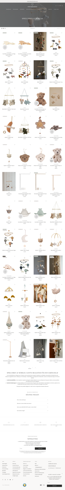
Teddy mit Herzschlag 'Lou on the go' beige (40, 166)
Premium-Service (16, 465)
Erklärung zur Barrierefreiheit (40, 469)
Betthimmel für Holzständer (25, 360)
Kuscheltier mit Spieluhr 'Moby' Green (40, 223)
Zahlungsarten (15, 470)
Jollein (9, 107)
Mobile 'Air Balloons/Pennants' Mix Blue (24, 278)
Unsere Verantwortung (27, 470)
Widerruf (36, 465)
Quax (9, 359)
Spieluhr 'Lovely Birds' (56, 305)
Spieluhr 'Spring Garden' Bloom (40, 137)
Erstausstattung (29, 9)
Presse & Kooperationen (27, 472)
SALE (35, 9)
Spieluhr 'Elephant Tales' (40, 305)
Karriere (24, 475)
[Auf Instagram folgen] (5, 479)
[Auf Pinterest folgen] (7, 479)
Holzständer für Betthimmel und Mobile (9, 361)
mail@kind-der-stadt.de (52, 463)
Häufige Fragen (15, 475)
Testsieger (4, 472)
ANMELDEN (54, 485)
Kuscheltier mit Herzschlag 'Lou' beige (56, 166)
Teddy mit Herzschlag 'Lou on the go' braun (24, 166)
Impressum (37, 476)
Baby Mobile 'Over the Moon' (56, 250)
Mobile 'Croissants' (9, 305)
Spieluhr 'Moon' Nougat (24, 250)
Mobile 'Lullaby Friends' (24, 305)
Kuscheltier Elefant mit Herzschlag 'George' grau (56, 138)
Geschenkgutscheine (6, 474)
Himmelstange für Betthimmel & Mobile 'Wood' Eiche (56, 194)
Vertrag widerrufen (39, 467)
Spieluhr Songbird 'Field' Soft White (56, 360)
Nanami (56, 107)
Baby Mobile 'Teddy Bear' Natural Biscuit (56, 222)
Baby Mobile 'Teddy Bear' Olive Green (9, 109)
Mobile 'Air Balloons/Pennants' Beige (9, 250)
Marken (45, 9)
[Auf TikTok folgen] (12, 479)
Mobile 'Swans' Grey (40, 360)
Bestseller (4, 470)
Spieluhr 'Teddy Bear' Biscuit (40, 250)
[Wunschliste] (60, 5)
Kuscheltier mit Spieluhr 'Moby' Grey (24, 222)
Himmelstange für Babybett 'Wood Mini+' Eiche (40, 194)
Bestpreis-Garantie (16, 474)
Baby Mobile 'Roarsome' (24, 109)
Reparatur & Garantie (16, 472)
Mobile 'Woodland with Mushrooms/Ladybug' (40, 54)
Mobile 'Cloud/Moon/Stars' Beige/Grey (40, 278)
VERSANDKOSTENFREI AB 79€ (32, 1)
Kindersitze (22, 9)
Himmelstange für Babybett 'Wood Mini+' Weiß (24, 194)
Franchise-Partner (26, 474)
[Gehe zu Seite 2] (35, 368)
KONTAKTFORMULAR (52, 465)
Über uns (25, 463)
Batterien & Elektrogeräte (39, 472)
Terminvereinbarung (16, 467)
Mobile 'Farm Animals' (9, 82)
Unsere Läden (56, 9)
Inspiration (40, 9)
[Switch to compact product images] (5, 28)
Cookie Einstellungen (38, 474)
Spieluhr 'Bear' (9, 222)
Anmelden (40, 448)
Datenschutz (37, 471)
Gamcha (40, 52)
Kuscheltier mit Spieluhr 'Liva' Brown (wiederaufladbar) (24, 54)
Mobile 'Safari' (56, 53)
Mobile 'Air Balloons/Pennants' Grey (56, 82)
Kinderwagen (8, 9)
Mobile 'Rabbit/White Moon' (56, 277)
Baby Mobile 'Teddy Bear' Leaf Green (24, 137)
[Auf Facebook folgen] (2, 479)
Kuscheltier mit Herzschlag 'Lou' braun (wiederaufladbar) (40, 110)
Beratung (50, 9)
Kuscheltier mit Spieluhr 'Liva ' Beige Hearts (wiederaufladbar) (9, 278)
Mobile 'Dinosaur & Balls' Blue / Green (40, 333)
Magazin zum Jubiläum (27, 468)
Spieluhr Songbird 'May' (9, 137)
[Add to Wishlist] (14, 33)
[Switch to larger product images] (1, 28)
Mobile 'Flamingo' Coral (56, 332)
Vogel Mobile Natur (56, 109)
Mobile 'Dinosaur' (40, 82)
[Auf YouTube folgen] (10, 479)
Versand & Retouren (16, 468)
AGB (35, 463)
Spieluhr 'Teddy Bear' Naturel (9, 165)
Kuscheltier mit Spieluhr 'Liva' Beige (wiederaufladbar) (9, 54)
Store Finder (25, 467)
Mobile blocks (9, 193)
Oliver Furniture (24, 192)
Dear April (56, 359)
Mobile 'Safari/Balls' (24, 82)
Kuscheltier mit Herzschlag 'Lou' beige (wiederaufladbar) (24, 333)
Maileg (25, 304)
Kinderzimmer (15, 9)
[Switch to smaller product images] (3, 28)
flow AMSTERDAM (9, 52)
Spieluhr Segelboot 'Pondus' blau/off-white (9, 333)
